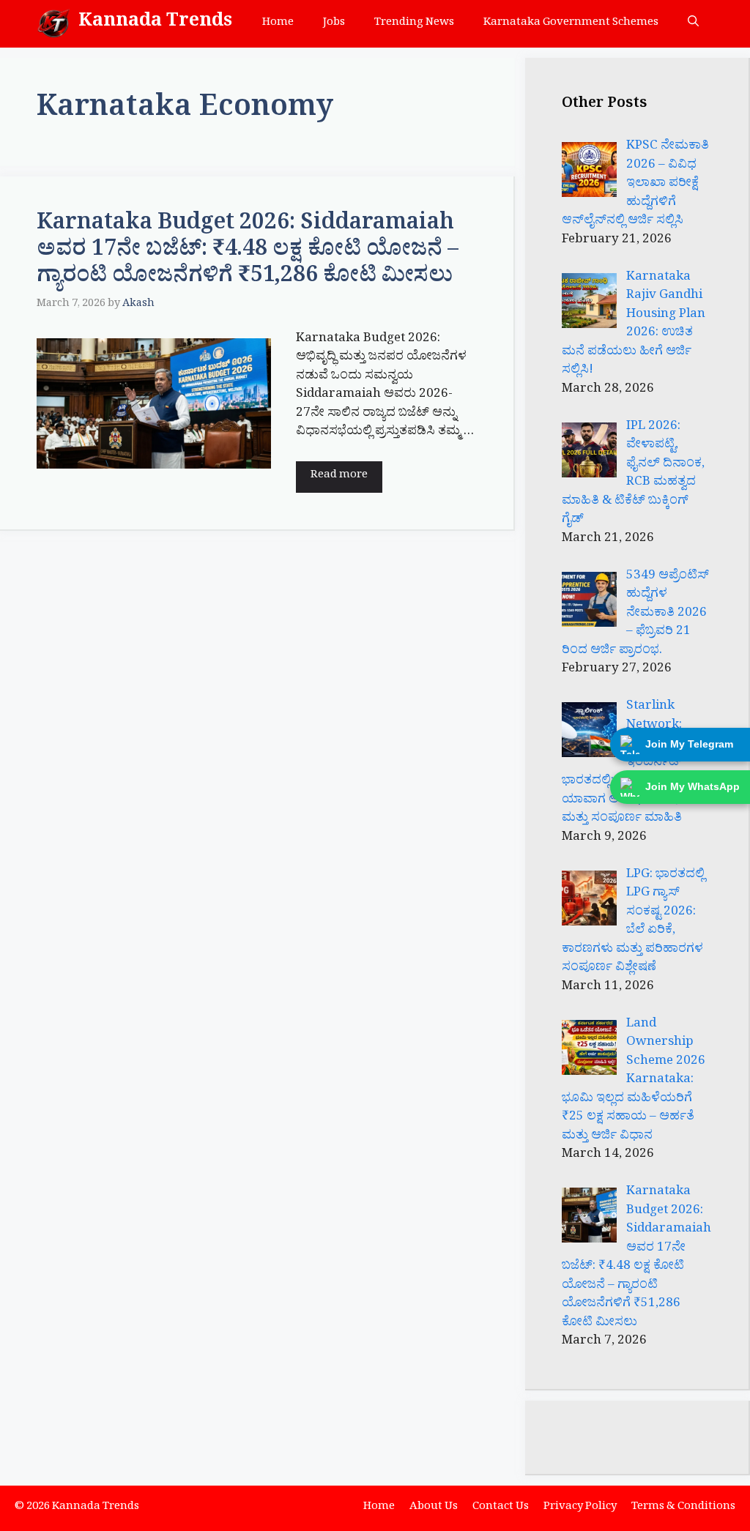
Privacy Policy (580, 1508)
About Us (433, 1508)
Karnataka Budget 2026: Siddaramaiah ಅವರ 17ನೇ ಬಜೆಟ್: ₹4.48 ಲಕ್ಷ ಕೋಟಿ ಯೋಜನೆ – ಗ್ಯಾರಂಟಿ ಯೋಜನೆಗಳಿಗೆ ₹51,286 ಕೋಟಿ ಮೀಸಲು (247, 253)
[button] (693, 24)
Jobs (334, 24)
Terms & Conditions (683, 1508)
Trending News (414, 24)
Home (278, 24)
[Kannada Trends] (54, 24)
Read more (339, 476)
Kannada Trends (155, 24)
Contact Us (500, 1508)
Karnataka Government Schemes (570, 24)
